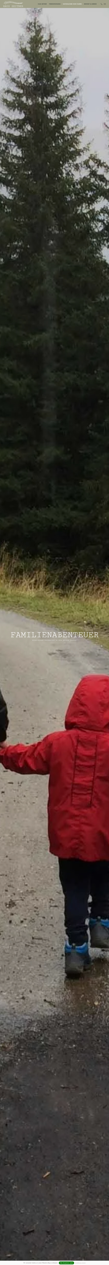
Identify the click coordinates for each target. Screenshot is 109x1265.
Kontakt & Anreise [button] (90, 4)
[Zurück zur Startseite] (13, 4)
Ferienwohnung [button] (55, 4)
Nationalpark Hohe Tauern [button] (72, 4)
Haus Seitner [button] (42, 4)
